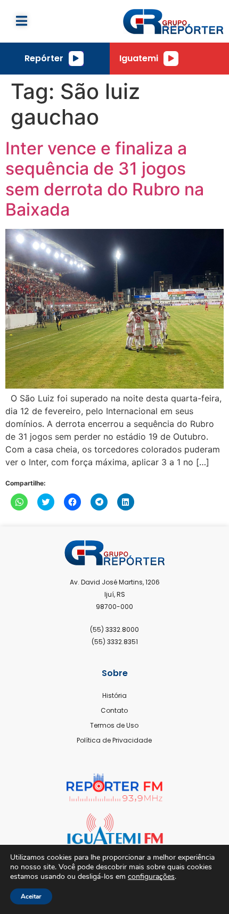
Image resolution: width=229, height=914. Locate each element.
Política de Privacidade (114, 740)
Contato (114, 710)
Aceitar (31, 896)
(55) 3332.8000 (114, 629)
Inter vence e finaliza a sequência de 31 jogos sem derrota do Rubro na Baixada (104, 179)
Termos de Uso (114, 725)
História (114, 695)
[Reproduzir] (76, 58)
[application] (76, 58)
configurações (151, 877)
